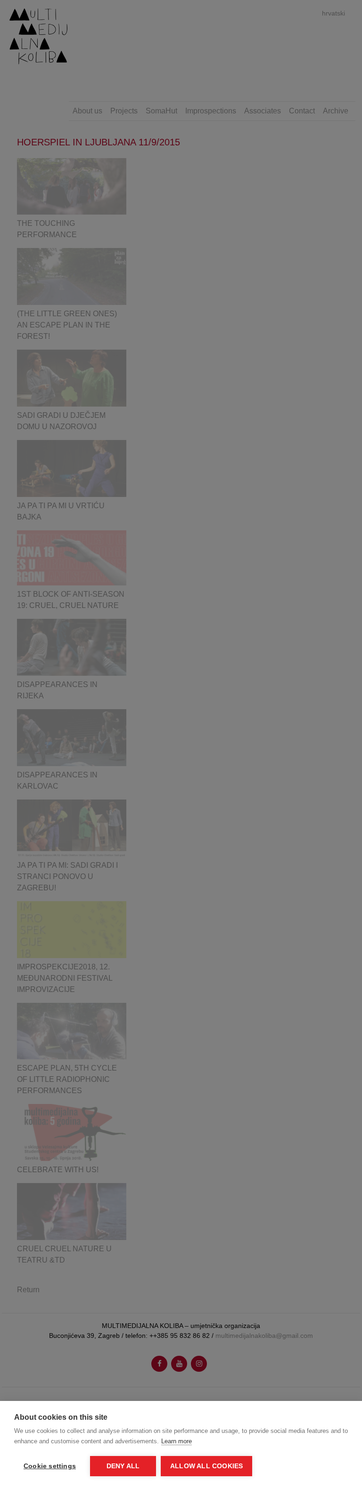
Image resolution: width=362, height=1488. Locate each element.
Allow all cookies (206, 1466)
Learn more (176, 1441)
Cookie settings (50, 1466)
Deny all (123, 1466)
